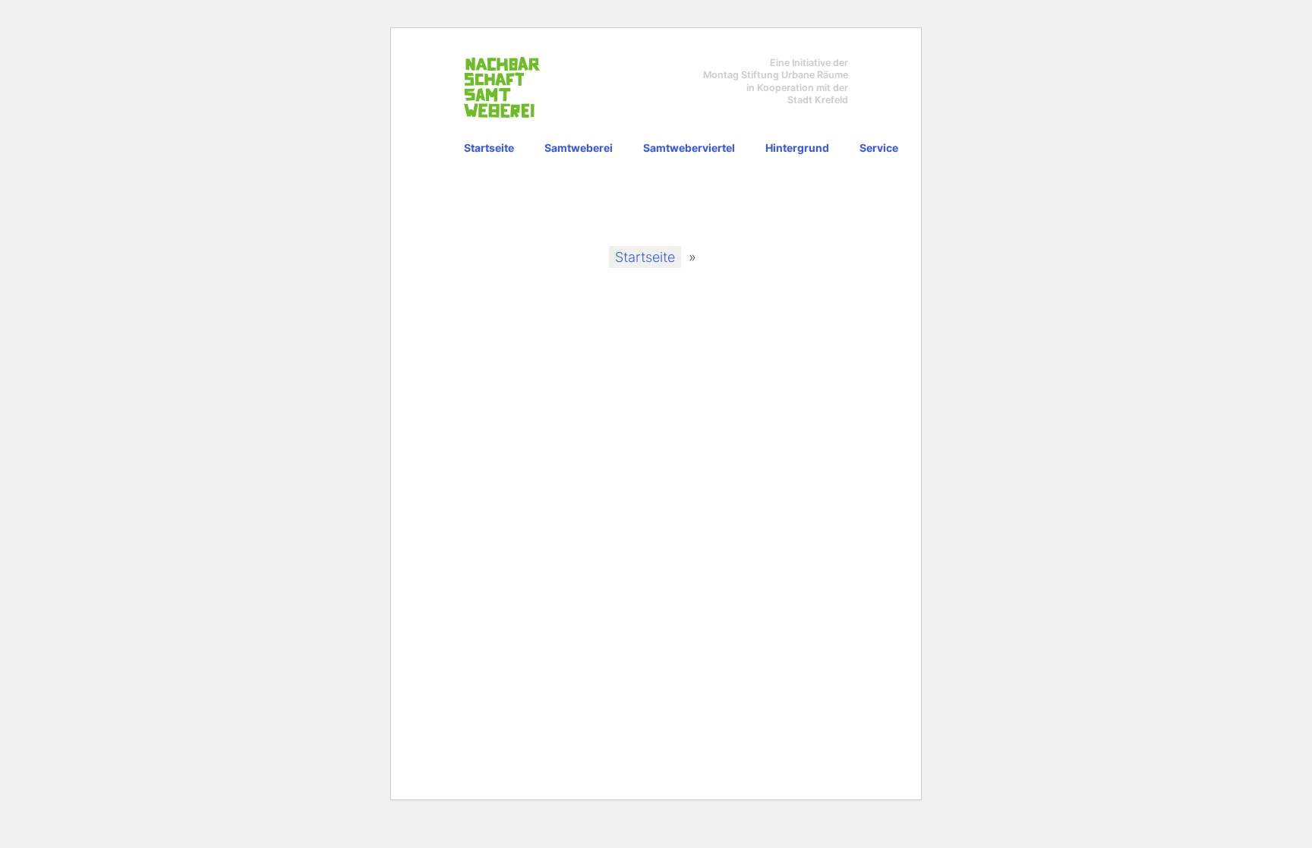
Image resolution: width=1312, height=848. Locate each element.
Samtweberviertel (689, 147)
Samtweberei (578, 147)
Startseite (489, 147)
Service (878, 147)
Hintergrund (797, 147)
